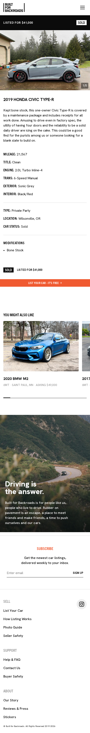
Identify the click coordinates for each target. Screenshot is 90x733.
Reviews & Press (15, 708)
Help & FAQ (12, 659)
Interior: (10, 194)
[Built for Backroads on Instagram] (82, 604)
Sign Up (78, 573)
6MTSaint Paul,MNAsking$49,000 (30, 385)
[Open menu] (82, 7)
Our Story (10, 700)
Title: (7, 162)
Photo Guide (12, 627)
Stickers (9, 717)
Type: (7, 210)
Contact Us (11, 668)
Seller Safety (13, 636)
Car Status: (11, 226)
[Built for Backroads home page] (14, 7)
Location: (10, 218)
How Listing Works (17, 619)
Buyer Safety (13, 676)
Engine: (8, 170)
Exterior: (10, 186)
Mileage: (9, 154)
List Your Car (13, 610)
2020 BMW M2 (15, 378)
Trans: (8, 178)
